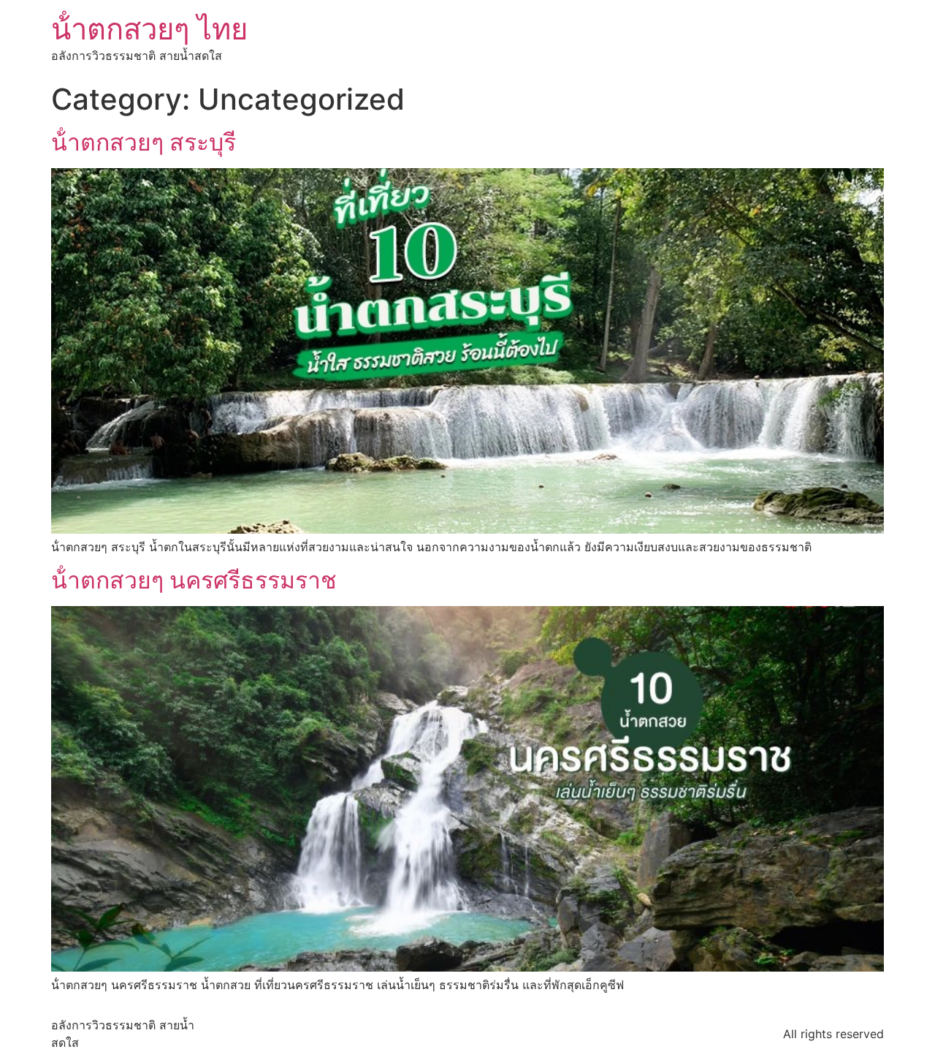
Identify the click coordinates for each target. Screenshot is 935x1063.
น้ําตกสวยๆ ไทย (149, 29)
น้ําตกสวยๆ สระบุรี (143, 142)
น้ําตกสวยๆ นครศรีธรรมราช (194, 580)
